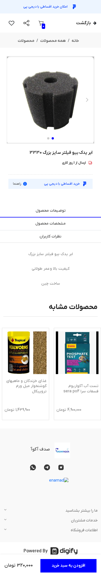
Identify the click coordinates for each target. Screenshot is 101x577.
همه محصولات (53, 40)
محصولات (26, 40)
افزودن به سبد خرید (68, 565)
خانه (75, 40)
